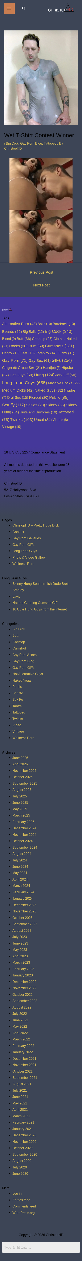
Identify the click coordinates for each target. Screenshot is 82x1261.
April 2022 (20, 1033)
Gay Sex (39, 360)
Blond (9, 339)
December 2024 (24, 828)
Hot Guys (21, 375)
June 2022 (20, 1020)
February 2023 (23, 969)
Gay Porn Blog (31, 143)
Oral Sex (17, 398)
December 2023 (24, 905)
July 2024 (19, 860)
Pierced (38, 397)
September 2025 (24, 783)
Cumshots (59, 346)
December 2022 (24, 982)
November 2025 (24, 770)
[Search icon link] (23, 8)
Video (16, 725)
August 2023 (21, 930)
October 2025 (22, 777)
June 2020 (20, 1173)
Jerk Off (65, 375)
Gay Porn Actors (24, 655)
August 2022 (21, 1007)
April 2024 (20, 879)
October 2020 (22, 1148)
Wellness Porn (23, 564)
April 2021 (20, 1109)
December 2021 (24, 1058)
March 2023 (21, 962)
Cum (36, 346)
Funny (65, 353)
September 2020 (24, 1154)
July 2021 (19, 1090)
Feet (27, 353)
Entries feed (21, 1200)
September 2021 (24, 1077)
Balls (45, 324)
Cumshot (19, 648)
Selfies (35, 405)
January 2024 (22, 898)
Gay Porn (15, 360)
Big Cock (59, 331)
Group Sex (30, 368)
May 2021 (19, 1103)
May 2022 (19, 1026)
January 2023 (22, 975)
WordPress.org (23, 1213)
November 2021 (24, 1065)
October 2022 (22, 994)
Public (59, 397)
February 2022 (23, 1046)
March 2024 (21, 885)
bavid (16, 596)
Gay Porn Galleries (26, 538)
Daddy (11, 353)
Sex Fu (17, 699)
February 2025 (23, 822)
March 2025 (21, 815)
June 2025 (20, 802)
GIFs (62, 360)
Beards (12, 331)
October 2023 (22, 918)
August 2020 (21, 1161)
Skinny (55, 405)
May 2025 (19, 809)
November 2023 (24, 911)
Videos (60, 420)
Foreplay (46, 353)
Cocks (18, 346)
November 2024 (24, 834)
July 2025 (19, 796)
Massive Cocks (64, 383)
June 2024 (20, 866)
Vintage (11, 427)
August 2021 (21, 1084)
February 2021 (23, 1122)
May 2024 (19, 873)
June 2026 (20, 758)
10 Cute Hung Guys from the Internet (39, 609)
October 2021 (22, 1071)
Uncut (43, 420)
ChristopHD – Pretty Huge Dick (35, 525)
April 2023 (20, 956)
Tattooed (50, 143)
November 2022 (24, 988)
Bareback (64, 324)
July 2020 (19, 1167)
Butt (24, 339)
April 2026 (20, 764)
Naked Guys (48, 390)
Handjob (52, 368)
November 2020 (24, 1141)
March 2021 (21, 1116)
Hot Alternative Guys (27, 674)
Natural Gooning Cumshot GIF (35, 603)
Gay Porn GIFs (23, 544)
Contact (18, 532)
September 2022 (24, 1001)
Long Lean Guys (24, 382)
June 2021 (20, 1097)
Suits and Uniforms (38, 412)
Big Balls (33, 332)
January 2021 (22, 1129)
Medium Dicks (18, 390)
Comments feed (24, 1206)
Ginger (9, 368)
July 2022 (19, 1013)
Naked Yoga (21, 680)
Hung (44, 375)
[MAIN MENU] (9, 8)
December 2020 (24, 1135)
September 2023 (24, 924)
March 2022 (21, 1039)
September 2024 (24, 847)
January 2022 (22, 1052)
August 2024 (21, 854)
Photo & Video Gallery (29, 557)
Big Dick (12, 143)
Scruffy (13, 405)
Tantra (17, 706)
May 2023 (19, 949)
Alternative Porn (19, 324)
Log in (17, 1193)
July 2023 (19, 937)
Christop (42, 339)
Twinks (21, 419)
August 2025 (21, 790)
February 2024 (23, 892)
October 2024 (22, 841)
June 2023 (20, 943)
